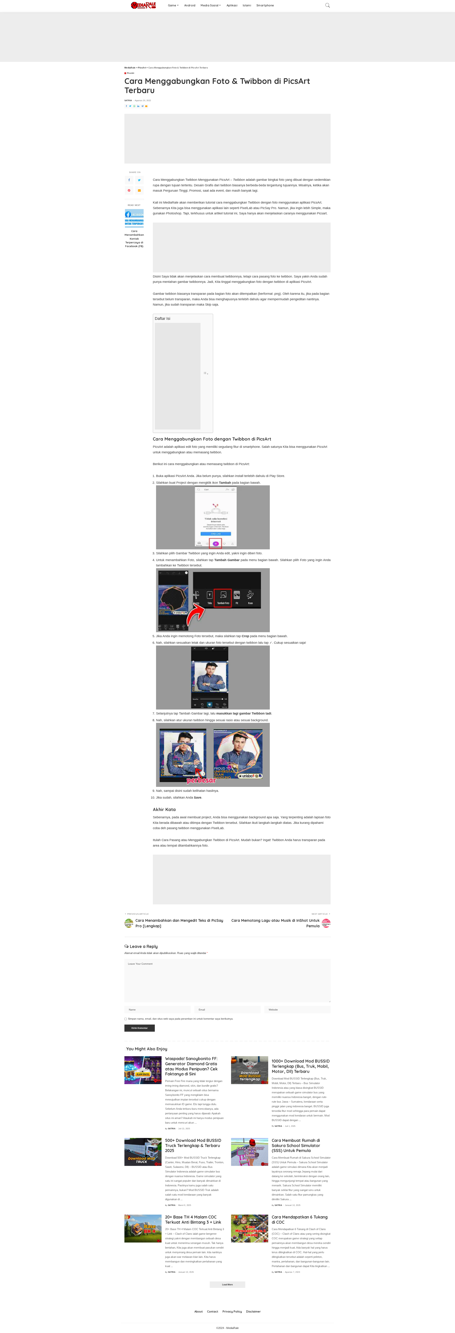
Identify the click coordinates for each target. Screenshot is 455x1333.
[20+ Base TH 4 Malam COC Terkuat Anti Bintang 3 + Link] (143, 1229)
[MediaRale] (143, 5)
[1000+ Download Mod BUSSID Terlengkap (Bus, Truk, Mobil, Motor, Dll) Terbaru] (249, 1070)
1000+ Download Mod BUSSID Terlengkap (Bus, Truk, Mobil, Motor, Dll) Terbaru (301, 1066)
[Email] (139, 190)
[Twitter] (139, 180)
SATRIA (128, 101)
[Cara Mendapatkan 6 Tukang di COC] (249, 1229)
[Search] (328, 5)
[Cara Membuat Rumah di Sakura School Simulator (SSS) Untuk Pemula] (249, 1152)
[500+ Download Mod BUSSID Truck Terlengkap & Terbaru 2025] (143, 1152)
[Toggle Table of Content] (205, 373)
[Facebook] (129, 180)
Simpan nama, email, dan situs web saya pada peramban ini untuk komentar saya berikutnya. (180, 1018)
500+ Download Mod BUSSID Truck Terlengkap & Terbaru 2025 (193, 1145)
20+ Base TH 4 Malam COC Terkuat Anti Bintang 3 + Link (193, 1219)
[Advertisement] (106, 37)
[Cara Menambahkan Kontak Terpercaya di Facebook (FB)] (134, 218)
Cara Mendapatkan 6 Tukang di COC (300, 1219)
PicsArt (130, 73)
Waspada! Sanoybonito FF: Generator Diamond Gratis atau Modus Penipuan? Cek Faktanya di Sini (191, 1066)
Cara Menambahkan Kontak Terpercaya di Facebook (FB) (134, 239)
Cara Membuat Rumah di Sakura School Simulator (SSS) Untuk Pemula (296, 1145)
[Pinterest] (129, 190)
